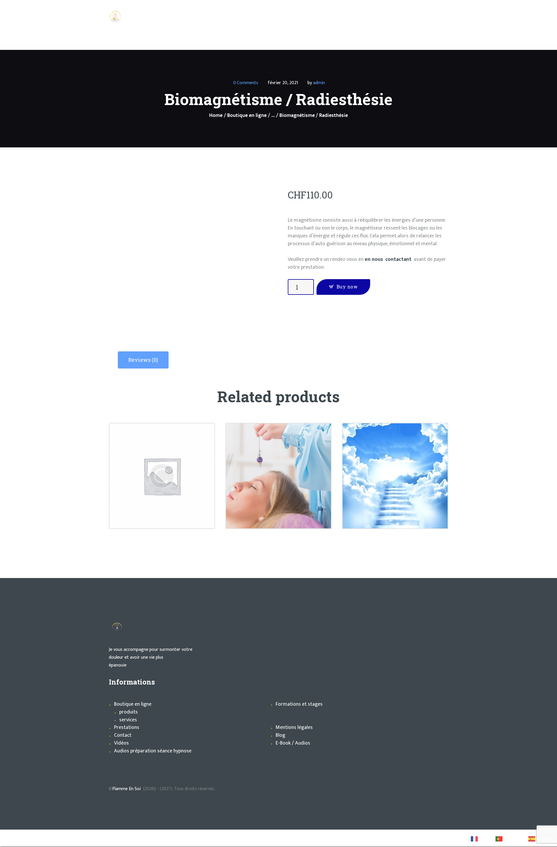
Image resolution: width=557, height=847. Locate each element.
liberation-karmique (162, 461)
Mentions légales (294, 727)
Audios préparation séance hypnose (152, 751)
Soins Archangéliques (395, 461)
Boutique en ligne (247, 115)
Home (216, 116)
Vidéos (121, 743)
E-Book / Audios (293, 743)
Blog (280, 735)
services (128, 720)
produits (128, 712)
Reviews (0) (143, 359)
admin (319, 83)
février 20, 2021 (283, 83)
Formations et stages (299, 704)
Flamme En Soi (126, 789)
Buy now (347, 286)
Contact (122, 735)
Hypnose (278, 456)
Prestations (126, 727)
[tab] (143, 360)
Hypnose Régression (278, 464)
